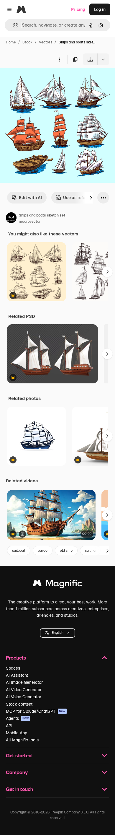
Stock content (19, 704)
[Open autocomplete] (13, 25)
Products (16, 658)
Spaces (13, 668)
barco (42, 550)
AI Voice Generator (23, 696)
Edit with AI (30, 197)
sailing (90, 550)
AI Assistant (17, 675)
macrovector (30, 221)
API (9, 725)
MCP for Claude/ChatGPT (35, 711)
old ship (66, 550)
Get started (19, 755)
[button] (57, 633)
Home (11, 42)
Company (17, 772)
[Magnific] (57, 584)
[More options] (59, 59)
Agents (17, 718)
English (57, 632)
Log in (100, 9)
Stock (27, 42)
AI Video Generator (24, 689)
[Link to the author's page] (11, 218)
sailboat (18, 550)
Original (37, 79)
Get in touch (19, 789)
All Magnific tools (22, 740)
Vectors (45, 42)
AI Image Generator (24, 682)
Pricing (78, 9)
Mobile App (16, 732)
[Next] (91, 198)
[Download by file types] (103, 59)
